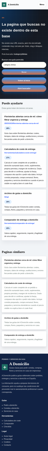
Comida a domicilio (11, 408)
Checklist (7, 427)
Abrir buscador (24, 88)
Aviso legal (8, 436)
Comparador (9, 424)
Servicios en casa (11, 411)
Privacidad (8, 439)
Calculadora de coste (12, 421)
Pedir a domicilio (10, 405)
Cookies (7, 442)
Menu (42, 4)
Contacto (7, 445)
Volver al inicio (24, 81)
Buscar (24, 72)
